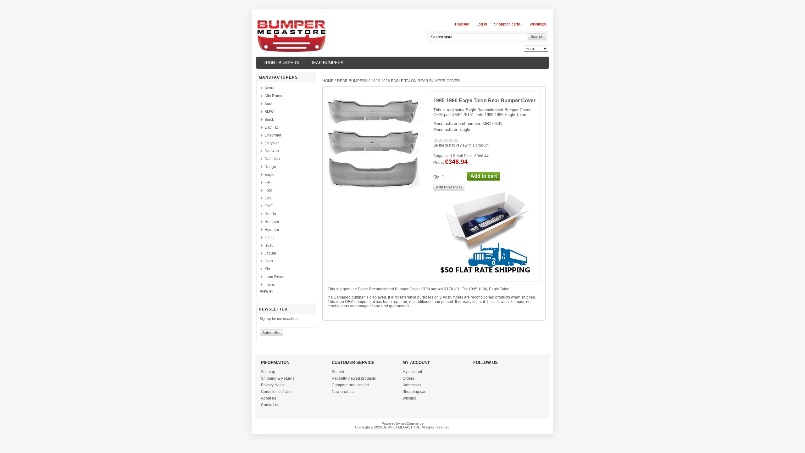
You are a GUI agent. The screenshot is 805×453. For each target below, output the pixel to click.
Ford (268, 190)
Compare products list (350, 385)
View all (266, 291)
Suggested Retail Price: (453, 156)
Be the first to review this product (460, 145)
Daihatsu (272, 159)
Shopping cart (414, 391)
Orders (408, 378)
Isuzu (269, 245)
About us (268, 398)
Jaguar (270, 253)
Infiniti (269, 237)
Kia (267, 269)
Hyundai (271, 229)
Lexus (269, 284)
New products (343, 391)
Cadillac (271, 127)
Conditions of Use (276, 391)
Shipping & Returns (277, 378)
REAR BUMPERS (326, 62)
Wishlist (409, 398)
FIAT (268, 182)
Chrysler (271, 143)
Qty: (436, 177)
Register (462, 24)
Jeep (268, 261)
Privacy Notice (273, 385)
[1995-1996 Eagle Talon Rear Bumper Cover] (373, 154)
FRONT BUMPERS (281, 62)
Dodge (270, 167)
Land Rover (274, 277)
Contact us (270, 405)
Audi (268, 104)
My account (412, 372)
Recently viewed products (354, 378)
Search (338, 372)
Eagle (269, 174)
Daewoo (271, 151)
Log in (481, 24)
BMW (269, 111)
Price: (438, 162)
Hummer (271, 222)
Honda (270, 214)
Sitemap (268, 372)
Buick (269, 119)
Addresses (411, 385)
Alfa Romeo (274, 96)
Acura (269, 88)
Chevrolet (272, 135)
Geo (268, 198)
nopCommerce (412, 423)
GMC (268, 206)
